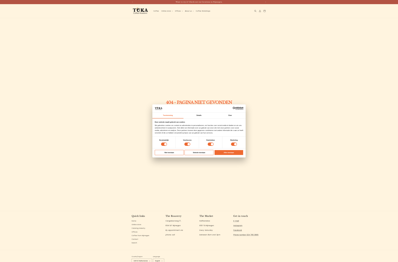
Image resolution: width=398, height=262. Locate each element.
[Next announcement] (265, 2)
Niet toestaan (169, 152)
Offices (134, 232)
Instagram (237, 225)
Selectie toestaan (199, 152)
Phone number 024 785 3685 (245, 235)
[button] (167, 11)
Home (134, 221)
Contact (135, 239)
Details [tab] (199, 115)
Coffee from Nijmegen (140, 236)
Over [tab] (230, 115)
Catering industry (138, 228)
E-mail (236, 221)
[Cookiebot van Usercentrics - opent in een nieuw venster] (234, 108)
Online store (136, 225)
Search (134, 243)
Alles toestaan (229, 152)
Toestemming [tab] (168, 115)
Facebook (237, 230)
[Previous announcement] (132, 2)
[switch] (187, 144)
